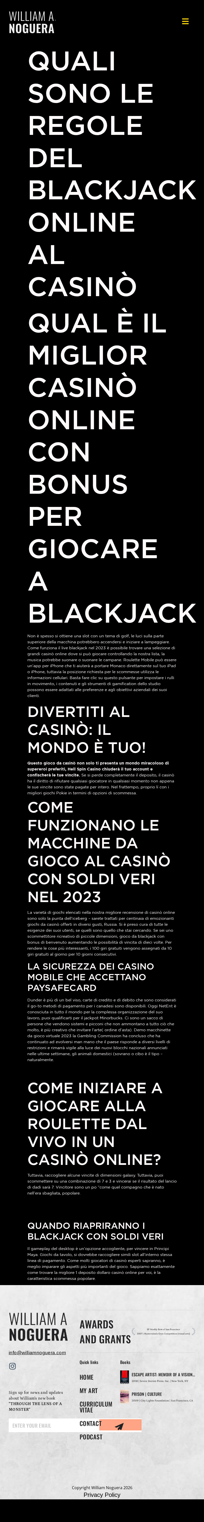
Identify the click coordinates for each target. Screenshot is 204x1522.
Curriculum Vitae (96, 1406)
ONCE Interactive (123, 1511)
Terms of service (102, 1503)
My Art (89, 1390)
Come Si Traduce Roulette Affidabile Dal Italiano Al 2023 (101, 1070)
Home (87, 1376)
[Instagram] (12, 1366)
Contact (91, 1423)
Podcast (91, 1436)
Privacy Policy (102, 1494)
